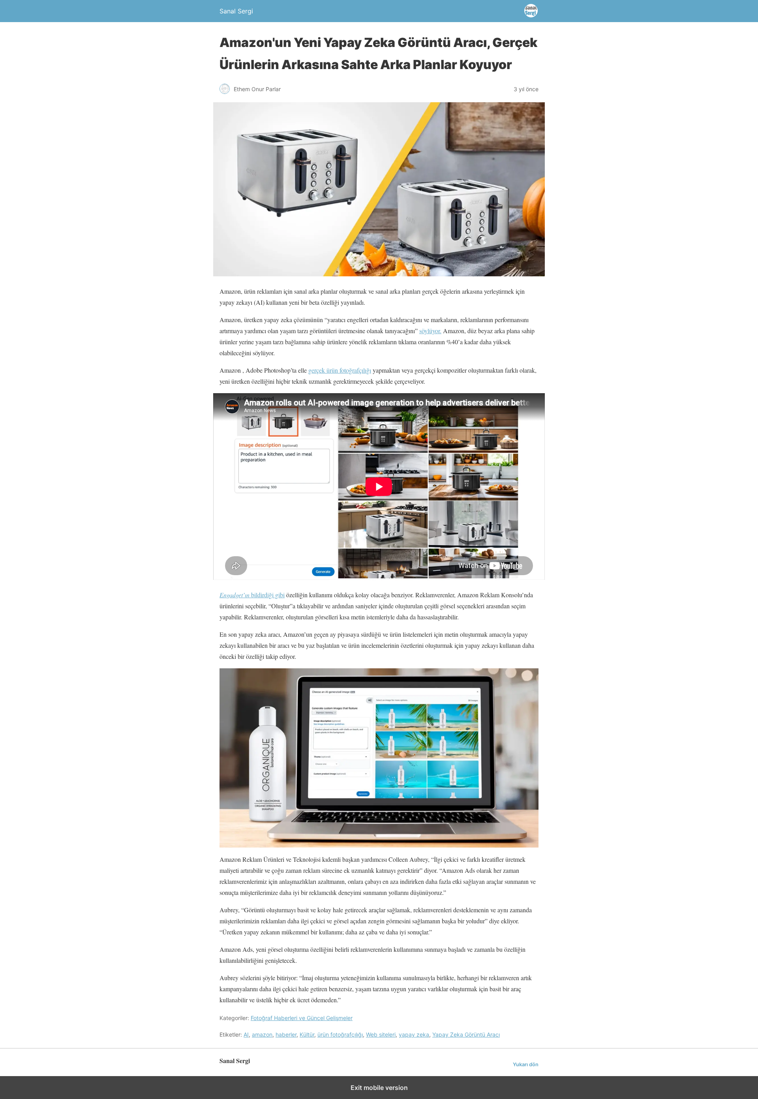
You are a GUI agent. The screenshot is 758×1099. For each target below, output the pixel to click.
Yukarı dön (525, 1064)
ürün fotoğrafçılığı (340, 1034)
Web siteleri (381, 1034)
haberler (286, 1034)
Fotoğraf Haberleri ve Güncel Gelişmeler (302, 1018)
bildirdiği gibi (252, 595)
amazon (262, 1034)
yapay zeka (414, 1034)
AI (246, 1034)
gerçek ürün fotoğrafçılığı (339, 370)
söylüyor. (430, 330)
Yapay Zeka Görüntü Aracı (466, 1034)
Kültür (307, 1034)
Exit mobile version (379, 1087)
